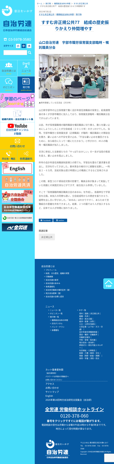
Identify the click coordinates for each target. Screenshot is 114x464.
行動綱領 (49, 276)
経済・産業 (83, 321)
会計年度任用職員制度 (88, 332)
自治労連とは (48, 266)
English (49, 395)
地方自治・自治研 (86, 342)
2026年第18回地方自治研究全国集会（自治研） (69, 399)
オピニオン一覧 (56, 313)
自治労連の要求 (52, 279)
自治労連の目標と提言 (55, 296)
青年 (81, 313)
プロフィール (51, 269)
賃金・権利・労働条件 (88, 334)
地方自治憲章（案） (54, 293)
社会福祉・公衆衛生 (87, 350)
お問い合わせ (52, 387)
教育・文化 (94, 353)
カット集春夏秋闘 (54, 369)
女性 (92, 321)
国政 (86, 313)
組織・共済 (83, 316)
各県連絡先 (50, 286)
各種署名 (55, 330)
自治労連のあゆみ (53, 283)
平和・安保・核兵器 (87, 339)
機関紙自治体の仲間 (65, 14)
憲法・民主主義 (85, 318)
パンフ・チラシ (58, 326)
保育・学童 (83, 358)
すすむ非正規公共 (46, 14)
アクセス (49, 383)
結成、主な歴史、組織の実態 (57, 273)
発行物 (79, 14)
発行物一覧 (54, 316)
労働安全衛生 (84, 337)
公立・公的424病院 (87, 324)
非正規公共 (46, 237)
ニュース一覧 (55, 310)
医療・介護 (83, 353)
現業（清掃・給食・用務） (90, 355)
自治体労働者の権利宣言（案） (58, 289)
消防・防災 (94, 358)
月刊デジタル (57, 323)
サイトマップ (52, 391)
